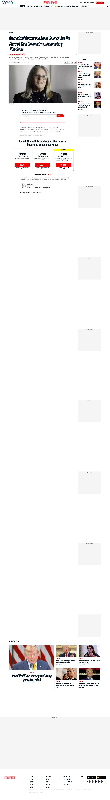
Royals (52, 6)
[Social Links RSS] (99, 781)
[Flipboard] (102, 781)
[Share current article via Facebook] (65, 62)
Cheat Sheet (29, 6)
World (47, 782)
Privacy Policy (64, 179)
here (40, 192)
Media (41, 6)
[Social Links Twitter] (90, 781)
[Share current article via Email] (72, 62)
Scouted (87, 6)
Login (49, 174)
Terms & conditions (77, 789)
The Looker (36, 6)
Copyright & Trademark (87, 789)
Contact (34, 789)
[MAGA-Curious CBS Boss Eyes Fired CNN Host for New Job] (97, 98)
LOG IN (106, 2)
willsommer (30, 187)
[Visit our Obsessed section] (12, 2)
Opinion (63, 6)
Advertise (44, 789)
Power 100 (68, 6)
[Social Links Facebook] (88, 781)
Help (49, 789)
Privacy (52, 789)
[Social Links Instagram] (93, 781)
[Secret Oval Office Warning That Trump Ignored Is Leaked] (97, 68)
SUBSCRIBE (99, 2)
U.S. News (81, 6)
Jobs (40, 789)
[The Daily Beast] (50, 2)
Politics (57, 6)
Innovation (75, 6)
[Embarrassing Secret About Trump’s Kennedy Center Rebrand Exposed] (97, 107)
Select (22, 165)
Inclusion (70, 789)
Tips (38, 789)
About (30, 789)
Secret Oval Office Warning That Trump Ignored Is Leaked (32, 677)
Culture (48, 784)
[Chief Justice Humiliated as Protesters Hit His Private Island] (97, 88)
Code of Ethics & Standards (60, 789)
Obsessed (47, 6)
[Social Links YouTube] (96, 781)
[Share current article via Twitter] (68, 62)
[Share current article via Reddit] (75, 62)
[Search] (108, 6)
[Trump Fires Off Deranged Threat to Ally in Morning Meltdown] (97, 77)
